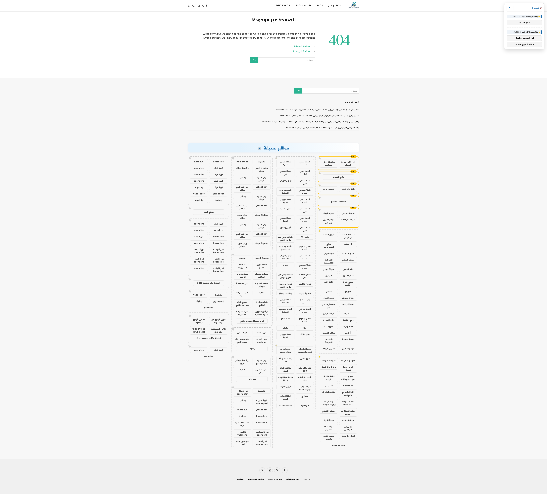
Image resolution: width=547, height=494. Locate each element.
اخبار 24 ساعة (348, 436)
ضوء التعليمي (348, 213)
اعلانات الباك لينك (328, 378)
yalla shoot (242, 161)
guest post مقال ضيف (285, 350)
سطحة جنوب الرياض (261, 285)
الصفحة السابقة (302, 45)
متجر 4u (305, 237)
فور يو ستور (285, 227)
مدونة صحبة (348, 339)
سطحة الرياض (262, 258)
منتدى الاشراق (328, 392)
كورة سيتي (242, 332)
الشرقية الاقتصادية (328, 261)
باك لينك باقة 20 (285, 360)
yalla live (251, 379)
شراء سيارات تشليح (262, 303)
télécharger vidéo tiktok (208, 338)
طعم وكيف (348, 326)
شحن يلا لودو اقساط (285, 191)
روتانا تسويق (348, 298)
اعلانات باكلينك (285, 405)
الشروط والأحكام (275, 479)
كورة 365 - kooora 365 (262, 443)
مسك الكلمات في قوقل (348, 236)
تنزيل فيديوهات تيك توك (218, 330)
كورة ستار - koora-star (242, 392)
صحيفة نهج (348, 275)
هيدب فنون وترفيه (328, 437)
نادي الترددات (348, 304)
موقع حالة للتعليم (329, 428)
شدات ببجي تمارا (285, 163)
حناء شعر (285, 318)
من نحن (307, 479)
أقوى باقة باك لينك (305, 379)
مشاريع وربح (334, 6)
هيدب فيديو (328, 313)
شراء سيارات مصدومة (242, 313)
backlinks (348, 385)
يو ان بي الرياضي (348, 428)
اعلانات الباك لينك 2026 (348, 403)
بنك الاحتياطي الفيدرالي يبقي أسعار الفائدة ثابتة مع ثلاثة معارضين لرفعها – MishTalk (322, 127)
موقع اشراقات (348, 219)
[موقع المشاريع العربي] (353, 5)
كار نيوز (328, 275)
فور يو (285, 265)
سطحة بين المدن (261, 266)
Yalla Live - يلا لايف (242, 424)
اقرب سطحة (242, 283)
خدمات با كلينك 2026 (285, 379)
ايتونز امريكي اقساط (285, 257)
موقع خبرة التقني (348, 283)
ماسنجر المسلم (338, 201)
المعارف (348, 313)
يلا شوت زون (218, 301)
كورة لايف (218, 168)
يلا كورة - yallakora (242, 433)
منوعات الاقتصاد (303, 6)
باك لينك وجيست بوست (329, 403)
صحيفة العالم (338, 445)
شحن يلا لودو (305, 284)
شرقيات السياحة (328, 341)
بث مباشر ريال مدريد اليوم (242, 340)
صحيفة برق (328, 213)
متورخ (348, 291)
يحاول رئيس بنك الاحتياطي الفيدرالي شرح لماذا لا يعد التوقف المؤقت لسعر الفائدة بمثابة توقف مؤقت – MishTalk (310, 121)
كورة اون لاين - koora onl (262, 433)
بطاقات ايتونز (285, 293)
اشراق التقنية (328, 234)
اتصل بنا (240, 479)
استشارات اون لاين (328, 306)
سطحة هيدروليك (242, 266)
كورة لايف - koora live (218, 251)
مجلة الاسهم (348, 260)
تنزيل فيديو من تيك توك (218, 321)
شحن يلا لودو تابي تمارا (285, 248)
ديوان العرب (285, 386)
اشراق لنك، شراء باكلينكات (348, 378)
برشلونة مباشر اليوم (242, 362)
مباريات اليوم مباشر (261, 169)
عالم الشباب (338, 177)
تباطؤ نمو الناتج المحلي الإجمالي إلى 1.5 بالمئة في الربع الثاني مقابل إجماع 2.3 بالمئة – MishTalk (317, 109)
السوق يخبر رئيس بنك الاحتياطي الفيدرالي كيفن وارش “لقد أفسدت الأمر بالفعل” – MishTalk (319, 115)
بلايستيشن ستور (305, 301)
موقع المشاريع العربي (348, 412)
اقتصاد (319, 6)
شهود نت (328, 326)
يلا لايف (252, 348)
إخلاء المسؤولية (293, 479)
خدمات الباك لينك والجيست (305, 350)
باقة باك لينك (348, 189)
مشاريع (304, 396)
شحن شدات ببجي (305, 276)
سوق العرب (304, 358)
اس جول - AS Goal (242, 443)
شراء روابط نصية (348, 368)
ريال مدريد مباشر (262, 179)
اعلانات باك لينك (285, 397)
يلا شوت (261, 161)
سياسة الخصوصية (256, 479)
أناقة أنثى (328, 282)
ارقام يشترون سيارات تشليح (261, 313)
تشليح (262, 292)
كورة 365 (261, 332)
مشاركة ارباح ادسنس (329, 163)
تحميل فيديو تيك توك (199, 321)
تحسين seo (328, 189)
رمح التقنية (348, 320)
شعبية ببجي (305, 293)
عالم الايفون (348, 269)
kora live (198, 161)
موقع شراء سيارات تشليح (242, 303)
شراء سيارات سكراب (242, 294)
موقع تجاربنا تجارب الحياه (305, 388)
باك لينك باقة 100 (304, 369)
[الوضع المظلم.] (189, 6)
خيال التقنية (348, 253)
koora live (242, 409)
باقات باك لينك (328, 367)
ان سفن (348, 244)
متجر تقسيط (285, 208)
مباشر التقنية (328, 333)
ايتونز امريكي (285, 180)
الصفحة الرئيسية (302, 51)
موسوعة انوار (348, 348)
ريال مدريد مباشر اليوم (261, 362)
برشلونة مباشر (242, 168)
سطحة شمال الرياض (261, 275)
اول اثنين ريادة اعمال (348, 163)
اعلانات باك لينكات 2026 (208, 283)
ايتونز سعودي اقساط (305, 191)
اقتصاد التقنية (283, 6)
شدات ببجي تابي (285, 172)
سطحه (242, 258)
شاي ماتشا (305, 334)
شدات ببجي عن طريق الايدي (285, 238)
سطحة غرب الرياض (242, 275)
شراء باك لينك (348, 360)
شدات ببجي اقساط (304, 163)
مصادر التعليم (328, 411)
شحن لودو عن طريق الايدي (285, 285)
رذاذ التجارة (328, 320)
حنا (304, 328)
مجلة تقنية (328, 420)
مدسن (329, 291)
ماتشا (285, 328)
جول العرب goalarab (261, 340)
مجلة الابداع (328, 298)
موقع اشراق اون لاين (328, 221)
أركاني (348, 333)
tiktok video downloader (198, 330)
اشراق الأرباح (329, 348)
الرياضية (305, 405)
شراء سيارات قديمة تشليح (251, 321)
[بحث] (193, 6)
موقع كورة (209, 212)
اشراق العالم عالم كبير (348, 393)
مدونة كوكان (328, 269)
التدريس (329, 385)
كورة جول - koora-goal (262, 402)
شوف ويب (329, 253)
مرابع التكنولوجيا (329, 245)
